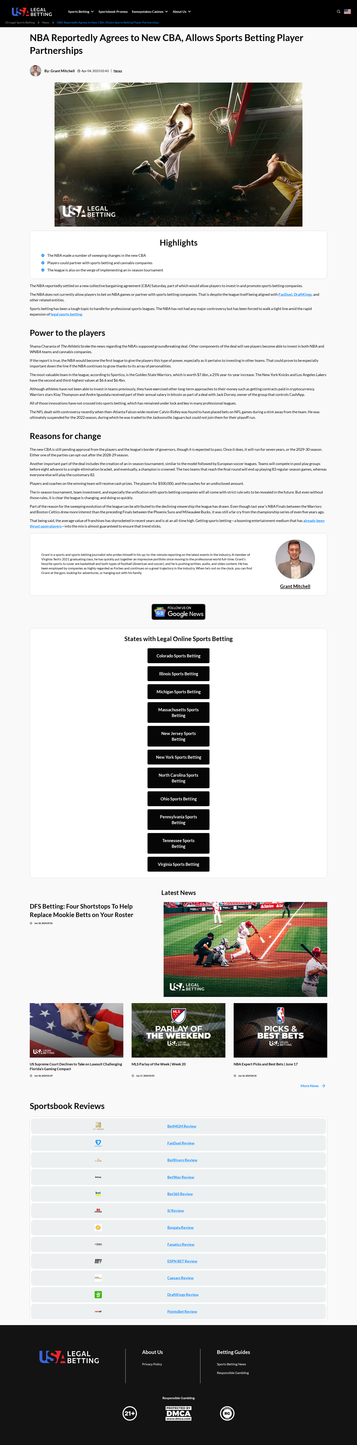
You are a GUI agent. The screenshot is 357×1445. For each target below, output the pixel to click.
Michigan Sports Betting (179, 691)
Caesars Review (180, 1278)
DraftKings (303, 294)
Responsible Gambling (233, 1373)
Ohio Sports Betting (179, 798)
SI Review (175, 1210)
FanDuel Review (180, 1143)
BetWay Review (180, 1177)
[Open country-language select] (347, 11)
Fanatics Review (180, 1244)
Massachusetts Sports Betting (178, 712)
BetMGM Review (181, 1126)
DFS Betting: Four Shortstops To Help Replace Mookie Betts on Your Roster (81, 910)
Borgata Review (180, 1227)
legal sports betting (66, 314)
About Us (152, 1352)
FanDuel (285, 294)
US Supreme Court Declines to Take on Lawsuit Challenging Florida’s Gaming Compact (76, 1066)
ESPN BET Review (182, 1261)
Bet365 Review (180, 1194)
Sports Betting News (231, 1364)
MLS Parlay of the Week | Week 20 (159, 1064)
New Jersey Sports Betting (178, 736)
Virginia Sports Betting (178, 864)
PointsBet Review (182, 1311)
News (45, 22)
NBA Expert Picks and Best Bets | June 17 (266, 1064)
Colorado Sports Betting (178, 655)
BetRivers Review (182, 1160)
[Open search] (339, 11)
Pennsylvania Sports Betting (178, 819)
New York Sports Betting (178, 757)
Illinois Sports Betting (178, 673)
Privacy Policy (152, 1364)
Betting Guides (233, 1352)
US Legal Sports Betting (20, 22)
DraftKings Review (183, 1294)
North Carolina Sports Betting (178, 778)
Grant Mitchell (63, 71)
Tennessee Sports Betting (178, 843)
